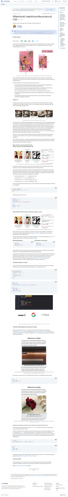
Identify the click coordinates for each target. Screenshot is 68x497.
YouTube (57, 486)
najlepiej (14, 428)
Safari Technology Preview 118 (48, 33)
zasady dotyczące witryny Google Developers (36, 475)
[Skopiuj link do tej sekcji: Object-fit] (19, 99)
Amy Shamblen (18, 465)
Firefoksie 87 (42, 33)
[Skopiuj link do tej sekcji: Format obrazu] (21, 37)
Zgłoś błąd (34, 484)
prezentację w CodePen (41, 120)
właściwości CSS (37, 233)
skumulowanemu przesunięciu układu (39, 32)
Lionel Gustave (24, 465)
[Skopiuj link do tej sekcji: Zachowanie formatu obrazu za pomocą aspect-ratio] (43, 212)
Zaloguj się (65, 1)
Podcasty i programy (47, 489)
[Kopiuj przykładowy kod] (56, 187)
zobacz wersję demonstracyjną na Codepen (28, 455)
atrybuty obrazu (33, 427)
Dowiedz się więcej (21, 1)
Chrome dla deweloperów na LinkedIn (60, 488)
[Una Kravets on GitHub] (18, 27)
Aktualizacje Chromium (48, 486)
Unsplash (35, 332)
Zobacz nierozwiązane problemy (38, 486)
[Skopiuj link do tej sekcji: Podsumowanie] (22, 459)
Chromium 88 (37, 33)
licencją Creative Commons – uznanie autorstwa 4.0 (36, 474)
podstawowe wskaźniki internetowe (39, 331)
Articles (3, 4)
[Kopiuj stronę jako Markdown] (21, 20)
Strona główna (15, 13)
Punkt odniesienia (29, 1)
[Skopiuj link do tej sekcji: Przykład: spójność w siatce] (28, 262)
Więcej (36, 1)
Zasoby (15, 1)
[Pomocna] (53, 13)
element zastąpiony (39, 258)
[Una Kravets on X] (17, 27)
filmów (39, 87)
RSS (56, 490)
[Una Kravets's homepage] (21, 27)
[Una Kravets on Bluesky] (20, 27)
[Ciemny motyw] (55, 187)
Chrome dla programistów (48, 484)
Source (37, 41)
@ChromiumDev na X (59, 484)
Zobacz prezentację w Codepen (34, 422)
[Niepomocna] (54, 13)
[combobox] (46, 1)
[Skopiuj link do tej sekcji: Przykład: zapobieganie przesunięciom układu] (38, 327)
